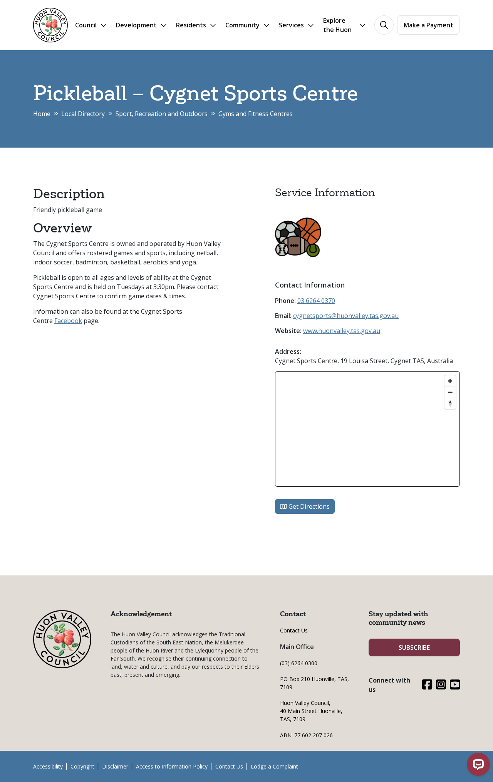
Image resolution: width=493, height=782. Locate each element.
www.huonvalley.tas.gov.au (341, 330)
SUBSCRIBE (414, 647)
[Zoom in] (450, 381)
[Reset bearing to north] (450, 403)
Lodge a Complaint (274, 766)
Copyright (82, 766)
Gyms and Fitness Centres (255, 113)
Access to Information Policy (172, 766)
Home (41, 113)
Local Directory (83, 113)
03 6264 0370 (316, 300)
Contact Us (294, 630)
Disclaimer (115, 766)
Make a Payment (428, 25)
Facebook (68, 320)
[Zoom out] (450, 392)
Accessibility (48, 766)
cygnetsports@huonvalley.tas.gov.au (346, 315)
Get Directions (308, 506)
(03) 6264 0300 (298, 663)
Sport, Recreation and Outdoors (162, 113)
